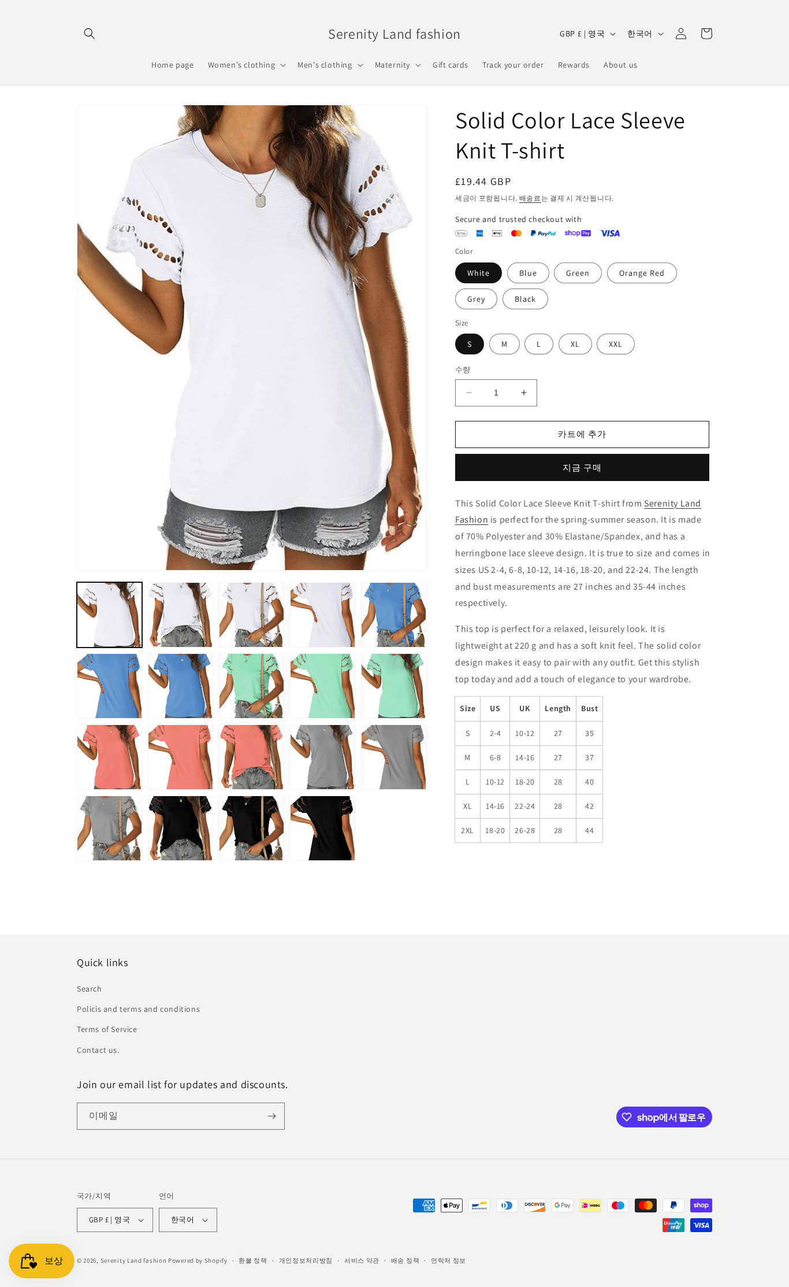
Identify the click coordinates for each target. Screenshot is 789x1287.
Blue (528, 273)
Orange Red (642, 273)
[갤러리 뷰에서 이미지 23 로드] (251, 828)
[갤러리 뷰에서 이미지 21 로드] (109, 828)
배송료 (530, 198)
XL (575, 344)
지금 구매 (582, 467)
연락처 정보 (448, 1260)
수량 (463, 370)
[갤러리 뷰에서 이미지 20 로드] (393, 757)
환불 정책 (253, 1260)
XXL (616, 344)
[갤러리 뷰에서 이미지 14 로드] (322, 686)
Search (89, 988)
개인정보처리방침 (306, 1260)
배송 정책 (405, 1260)
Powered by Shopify (198, 1260)
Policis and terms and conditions (138, 1009)
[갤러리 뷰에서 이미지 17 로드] (180, 757)
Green (578, 273)
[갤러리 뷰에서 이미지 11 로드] (109, 686)
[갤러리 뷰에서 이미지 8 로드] (251, 615)
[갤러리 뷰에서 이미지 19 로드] (322, 757)
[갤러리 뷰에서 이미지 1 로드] (109, 615)
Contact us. (98, 1050)
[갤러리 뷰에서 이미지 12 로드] (180, 686)
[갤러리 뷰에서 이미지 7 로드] (180, 615)
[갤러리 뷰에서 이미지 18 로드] (251, 757)
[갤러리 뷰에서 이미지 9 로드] (322, 615)
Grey (476, 299)
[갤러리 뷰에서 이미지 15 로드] (393, 686)
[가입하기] (271, 1116)
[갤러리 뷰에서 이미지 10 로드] (393, 615)
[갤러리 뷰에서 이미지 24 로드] (322, 828)
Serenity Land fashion (134, 1260)
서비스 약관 (361, 1260)
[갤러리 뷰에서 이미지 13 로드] (251, 686)
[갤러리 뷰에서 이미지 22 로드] (180, 828)
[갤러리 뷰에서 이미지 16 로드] (109, 757)
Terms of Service (107, 1029)
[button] (89, 33)
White (478, 273)
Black (525, 299)
